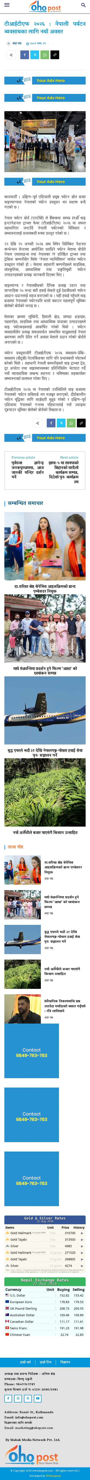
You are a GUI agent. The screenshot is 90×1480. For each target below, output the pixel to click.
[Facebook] (24, 54)
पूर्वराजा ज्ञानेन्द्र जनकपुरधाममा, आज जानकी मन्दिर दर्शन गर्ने (28, 470)
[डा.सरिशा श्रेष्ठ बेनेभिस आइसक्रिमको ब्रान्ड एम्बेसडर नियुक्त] (45, 546)
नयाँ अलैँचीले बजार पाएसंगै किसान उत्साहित (45, 833)
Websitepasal (53, 1476)
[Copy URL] (54, 54)
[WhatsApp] (44, 54)
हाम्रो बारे (25, 1362)
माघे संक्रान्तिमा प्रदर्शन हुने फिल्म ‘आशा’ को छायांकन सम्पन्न (45, 671)
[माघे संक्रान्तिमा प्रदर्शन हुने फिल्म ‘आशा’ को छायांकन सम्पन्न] (45, 628)
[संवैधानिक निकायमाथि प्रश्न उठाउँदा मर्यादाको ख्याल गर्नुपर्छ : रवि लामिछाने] (22, 1009)
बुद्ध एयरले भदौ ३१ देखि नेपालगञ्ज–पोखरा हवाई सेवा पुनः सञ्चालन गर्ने (45, 753)
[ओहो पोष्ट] (9, 44)
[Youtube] (38, 1398)
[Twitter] (34, 54)
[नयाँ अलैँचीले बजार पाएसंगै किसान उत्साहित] (45, 792)
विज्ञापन (65, 1362)
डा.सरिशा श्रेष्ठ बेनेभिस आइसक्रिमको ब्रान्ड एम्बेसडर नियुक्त (45, 589)
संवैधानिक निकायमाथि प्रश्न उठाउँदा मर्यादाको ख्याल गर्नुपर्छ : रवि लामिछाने (64, 1006)
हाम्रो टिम (45, 1362)
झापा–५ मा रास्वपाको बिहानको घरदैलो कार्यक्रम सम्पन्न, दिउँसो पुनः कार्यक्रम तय (63, 473)
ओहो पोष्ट (16, 43)
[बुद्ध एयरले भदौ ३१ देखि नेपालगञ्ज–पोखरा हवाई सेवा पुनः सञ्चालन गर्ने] (45, 710)
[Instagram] (18, 1398)
